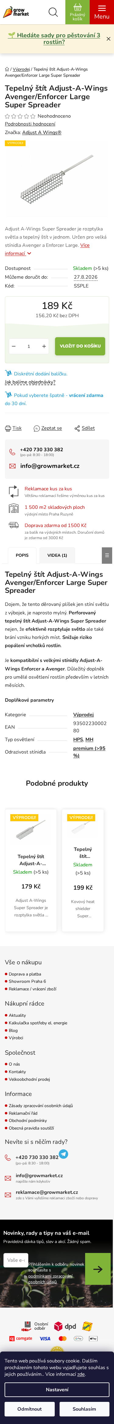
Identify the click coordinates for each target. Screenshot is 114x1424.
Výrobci (16, 1038)
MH (89, 739)
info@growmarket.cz (49, 466)
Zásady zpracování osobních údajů (41, 1106)
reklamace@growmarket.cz (47, 1192)
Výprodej (83, 714)
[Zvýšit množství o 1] (44, 346)
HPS (78, 739)
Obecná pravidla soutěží (31, 1128)
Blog (13, 1030)
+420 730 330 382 (41, 449)
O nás (14, 1064)
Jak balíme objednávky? (30, 382)
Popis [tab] (22, 555)
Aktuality (17, 1015)
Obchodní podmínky (28, 1120)
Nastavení (57, 1389)
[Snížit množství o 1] (13, 346)
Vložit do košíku (80, 346)
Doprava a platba (25, 974)
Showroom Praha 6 (27, 981)
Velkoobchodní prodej (29, 1079)
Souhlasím (84, 1409)
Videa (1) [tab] (57, 555)
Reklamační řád (23, 1113)
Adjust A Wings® (41, 132)
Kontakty (17, 1072)
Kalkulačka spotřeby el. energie (38, 1023)
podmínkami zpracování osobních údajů (50, 1279)
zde (81, 1374)
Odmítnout (29, 1409)
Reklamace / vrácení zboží (32, 989)
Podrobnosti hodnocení (30, 124)
